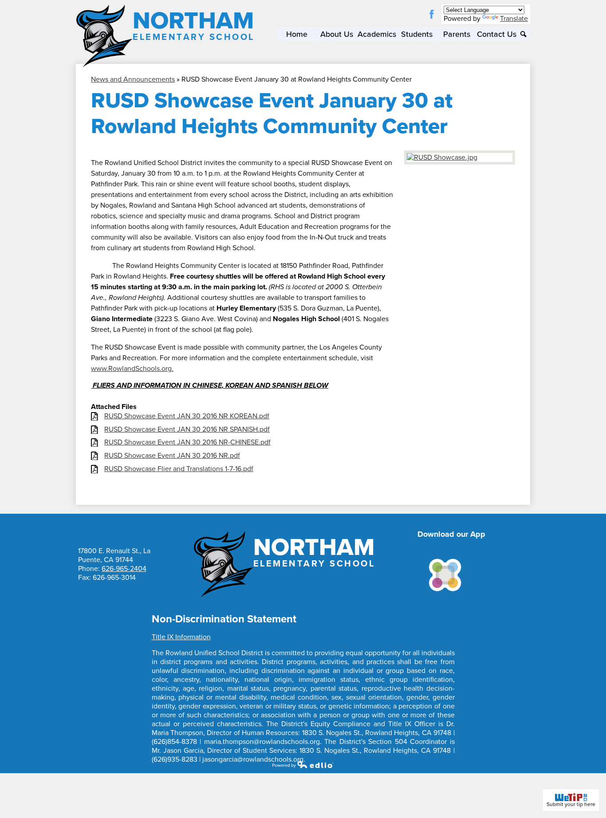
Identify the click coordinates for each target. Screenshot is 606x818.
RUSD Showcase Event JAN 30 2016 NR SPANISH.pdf (187, 429)
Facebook (431, 14)
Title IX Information (181, 637)
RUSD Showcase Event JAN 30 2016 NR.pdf (172, 456)
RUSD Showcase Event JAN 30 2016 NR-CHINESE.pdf (187, 442)
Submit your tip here (571, 804)
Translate (514, 18)
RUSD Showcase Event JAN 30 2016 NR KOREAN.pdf (186, 416)
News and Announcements (133, 79)
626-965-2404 (124, 568)
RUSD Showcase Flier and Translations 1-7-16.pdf (178, 469)
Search (523, 34)
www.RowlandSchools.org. (132, 368)
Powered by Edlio (303, 764)
